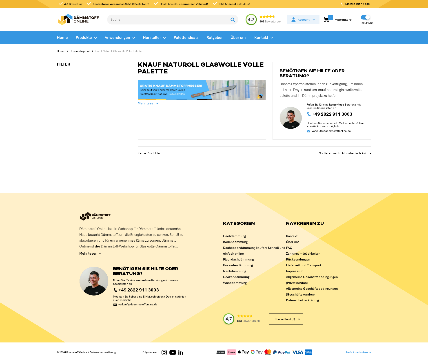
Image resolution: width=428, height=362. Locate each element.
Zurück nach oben (357, 352)
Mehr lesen (146, 103)
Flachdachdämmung (238, 259)
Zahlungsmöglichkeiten (303, 254)
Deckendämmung (236, 277)
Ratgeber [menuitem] (214, 37)
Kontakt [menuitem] (261, 37)
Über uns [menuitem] (238, 37)
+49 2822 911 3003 (332, 114)
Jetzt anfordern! (234, 4)
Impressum (294, 271)
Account (304, 20)
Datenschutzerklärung (302, 300)
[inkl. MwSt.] (365, 17)
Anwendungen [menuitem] (117, 37)
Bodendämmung (235, 242)
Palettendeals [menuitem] (186, 37)
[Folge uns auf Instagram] (164, 352)
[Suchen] (232, 19)
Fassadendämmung (238, 265)
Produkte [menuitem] (84, 37)
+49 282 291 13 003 (357, 4)
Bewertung (73, 4)
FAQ (289, 248)
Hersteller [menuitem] (152, 37)
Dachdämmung (234, 236)
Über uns (292, 242)
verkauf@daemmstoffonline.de (331, 131)
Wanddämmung (235, 283)
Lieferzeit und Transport (303, 265)
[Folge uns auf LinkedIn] (180, 352)
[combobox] (167, 19)
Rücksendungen (298, 259)
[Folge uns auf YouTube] (172, 352)
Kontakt (291, 236)
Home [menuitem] (62, 37)
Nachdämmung (234, 271)
